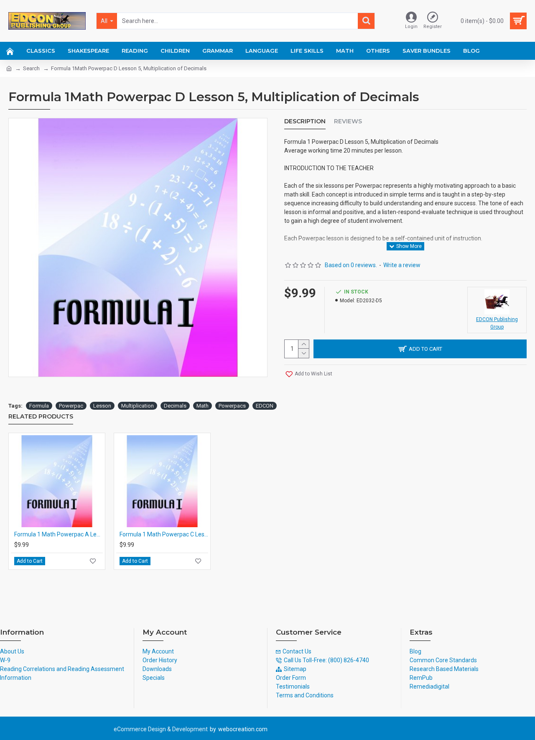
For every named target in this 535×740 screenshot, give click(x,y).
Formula (39, 406)
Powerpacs (232, 406)
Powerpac (71, 406)
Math (202, 406)
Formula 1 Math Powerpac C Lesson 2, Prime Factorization (164, 534)
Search (31, 68)
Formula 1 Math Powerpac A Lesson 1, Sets (58, 534)
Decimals (175, 406)
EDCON (264, 406)
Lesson (102, 406)
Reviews (348, 121)
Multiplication (137, 406)
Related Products (40, 416)
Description (305, 121)
